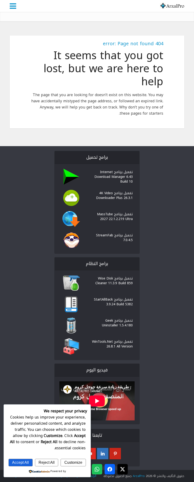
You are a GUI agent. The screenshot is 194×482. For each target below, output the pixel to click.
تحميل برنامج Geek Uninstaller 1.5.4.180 (117, 322)
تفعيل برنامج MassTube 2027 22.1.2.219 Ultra (115, 216)
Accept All (20, 462)
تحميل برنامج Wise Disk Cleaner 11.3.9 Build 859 (114, 280)
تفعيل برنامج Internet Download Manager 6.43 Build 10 (113, 176)
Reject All (47, 462)
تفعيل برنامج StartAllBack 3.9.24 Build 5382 (113, 301)
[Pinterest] (115, 453)
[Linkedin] (102, 453)
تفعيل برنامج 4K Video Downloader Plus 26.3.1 (114, 195)
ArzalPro (139, 476)
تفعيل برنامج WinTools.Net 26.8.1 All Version (112, 343)
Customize (73, 462)
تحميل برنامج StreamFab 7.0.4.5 (114, 237)
